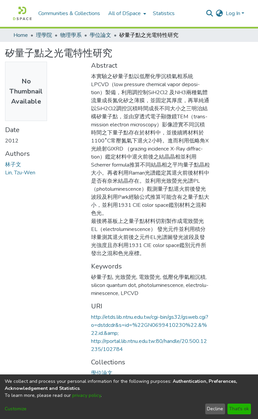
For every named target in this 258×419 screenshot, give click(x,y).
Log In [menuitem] (233, 13)
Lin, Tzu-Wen (20, 172)
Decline (215, 409)
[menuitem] (126, 13)
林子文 (13, 164)
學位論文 (100, 35)
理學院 (44, 35)
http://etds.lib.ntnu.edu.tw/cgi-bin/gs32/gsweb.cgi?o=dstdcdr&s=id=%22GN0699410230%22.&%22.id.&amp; (149, 325)
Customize (16, 409)
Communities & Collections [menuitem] (69, 13)
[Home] (22, 13)
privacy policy (86, 395)
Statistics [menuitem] (164, 13)
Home (20, 35)
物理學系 (71, 35)
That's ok (239, 409)
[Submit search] (210, 13)
